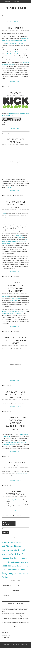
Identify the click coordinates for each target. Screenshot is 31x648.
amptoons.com (24, 434)
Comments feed (6, 635)
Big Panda (19, 542)
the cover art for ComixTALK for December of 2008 (14, 311)
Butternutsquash (12, 499)
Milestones (18, 515)
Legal (18, 562)
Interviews (6, 276)
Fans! (20, 554)
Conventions (7, 550)
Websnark (26, 573)
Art (9, 542)
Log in (3, 630)
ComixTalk (18, 546)
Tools (16, 573)
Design (4, 554)
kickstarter (13, 133)
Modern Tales (13, 566)
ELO (9, 554)
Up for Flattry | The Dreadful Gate (10, 613)
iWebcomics (16, 558)
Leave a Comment (24, 30)
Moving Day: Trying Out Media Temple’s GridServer (15, 395)
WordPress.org (5, 637)
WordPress (10, 53)
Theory (10, 573)
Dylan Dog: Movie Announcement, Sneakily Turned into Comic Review (15, 609)
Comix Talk (15, 8)
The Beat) (9, 187)
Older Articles (6, 523)
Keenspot (3, 562)
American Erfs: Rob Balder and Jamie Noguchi (16, 205)
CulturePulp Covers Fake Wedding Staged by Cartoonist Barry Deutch (15, 423)
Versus (21, 574)
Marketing (24, 562)
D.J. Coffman (5, 622)
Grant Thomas (5, 296)
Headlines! (6, 558)
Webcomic (20, 53)
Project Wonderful (12, 569)
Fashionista (12, 646)
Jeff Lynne (25, 558)
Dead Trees (19, 550)
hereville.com (7, 436)
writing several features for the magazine (12, 313)
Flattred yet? (23, 613)
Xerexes (4, 616)
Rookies (21, 569)
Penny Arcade (4, 569)
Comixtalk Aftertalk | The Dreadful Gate (11, 608)
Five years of (5, 499)
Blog (4, 133)
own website (25, 52)
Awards (13, 542)
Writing (5, 577)
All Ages (4, 542)
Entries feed (5, 632)
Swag (4, 573)
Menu (3, 15)
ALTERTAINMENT (7, 1)
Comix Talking (15, 28)
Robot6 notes (9, 50)
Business (6, 546)
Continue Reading (15, 81)
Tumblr (17, 52)
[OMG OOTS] (15, 102)
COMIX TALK (16, 1)
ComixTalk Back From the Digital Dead (16, 616)
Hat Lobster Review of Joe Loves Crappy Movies (15, 341)
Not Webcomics (19, 195)
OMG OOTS (15, 93)
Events (14, 554)
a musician (21, 237)
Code (13, 546)
